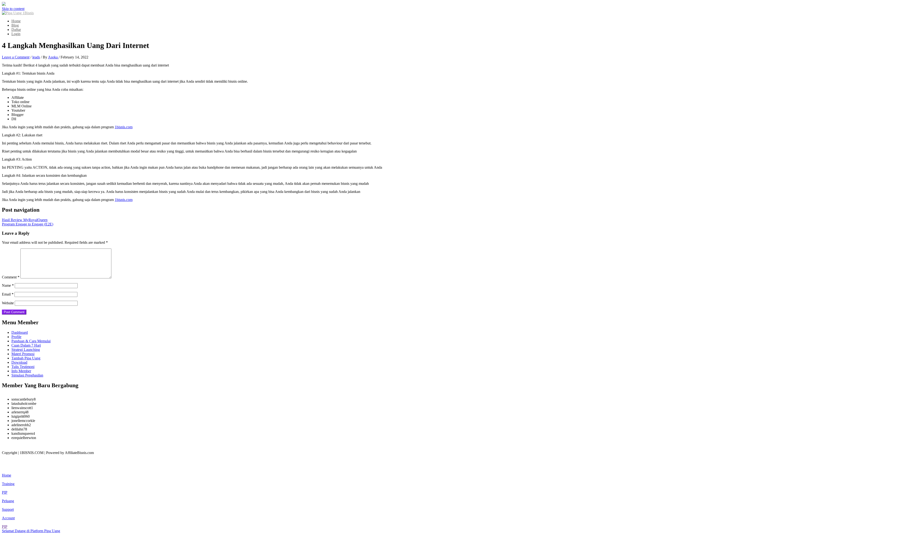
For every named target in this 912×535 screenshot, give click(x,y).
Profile (16, 337)
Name (8, 285)
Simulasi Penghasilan (27, 375)
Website (8, 303)
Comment (10, 277)
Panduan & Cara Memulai (31, 341)
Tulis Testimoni (22, 367)
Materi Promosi (22, 354)
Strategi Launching (25, 350)
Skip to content (13, 9)
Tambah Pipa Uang (25, 358)
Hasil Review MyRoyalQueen (25, 220)
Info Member (21, 371)
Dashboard (19, 332)
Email (8, 294)
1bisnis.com (124, 127)
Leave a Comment (15, 57)
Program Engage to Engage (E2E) (27, 224)
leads (36, 57)
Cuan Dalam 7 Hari (26, 345)
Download (19, 362)
